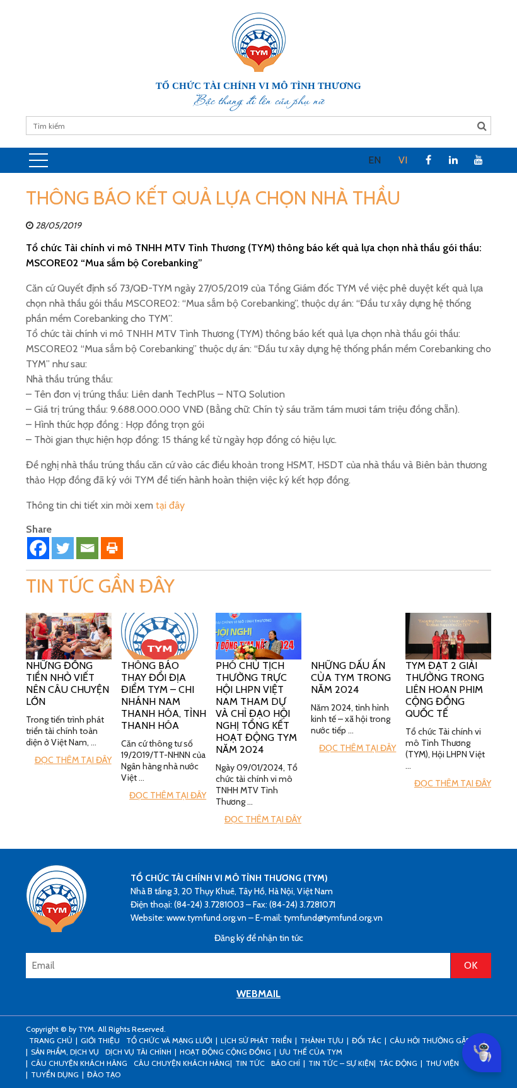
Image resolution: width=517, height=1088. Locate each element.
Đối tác (366, 1040)
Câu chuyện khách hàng (182, 1063)
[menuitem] (374, 160)
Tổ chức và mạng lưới (169, 1040)
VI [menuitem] (402, 160)
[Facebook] (38, 548)
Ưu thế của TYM (310, 1051)
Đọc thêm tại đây (73, 760)
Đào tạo (103, 1074)
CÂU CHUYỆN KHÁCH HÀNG (79, 1063)
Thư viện (442, 1063)
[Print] (112, 548)
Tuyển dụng (55, 1074)
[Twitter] (63, 548)
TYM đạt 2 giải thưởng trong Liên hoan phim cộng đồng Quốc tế (444, 689)
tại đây (170, 505)
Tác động (398, 1063)
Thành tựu (322, 1040)
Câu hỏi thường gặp (430, 1040)
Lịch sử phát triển (256, 1040)
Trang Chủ (51, 1040)
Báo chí (285, 1063)
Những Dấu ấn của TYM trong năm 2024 (351, 677)
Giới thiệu (100, 1040)
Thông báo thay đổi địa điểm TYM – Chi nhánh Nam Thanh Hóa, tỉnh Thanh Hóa (163, 695)
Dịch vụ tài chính (138, 1051)
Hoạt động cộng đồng (225, 1051)
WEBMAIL (258, 994)
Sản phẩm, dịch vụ (65, 1051)
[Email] (87, 548)
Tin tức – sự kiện (341, 1063)
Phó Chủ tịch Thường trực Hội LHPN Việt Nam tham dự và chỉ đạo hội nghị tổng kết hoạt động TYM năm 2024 (256, 707)
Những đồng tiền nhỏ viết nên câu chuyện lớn (67, 683)
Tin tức (250, 1063)
